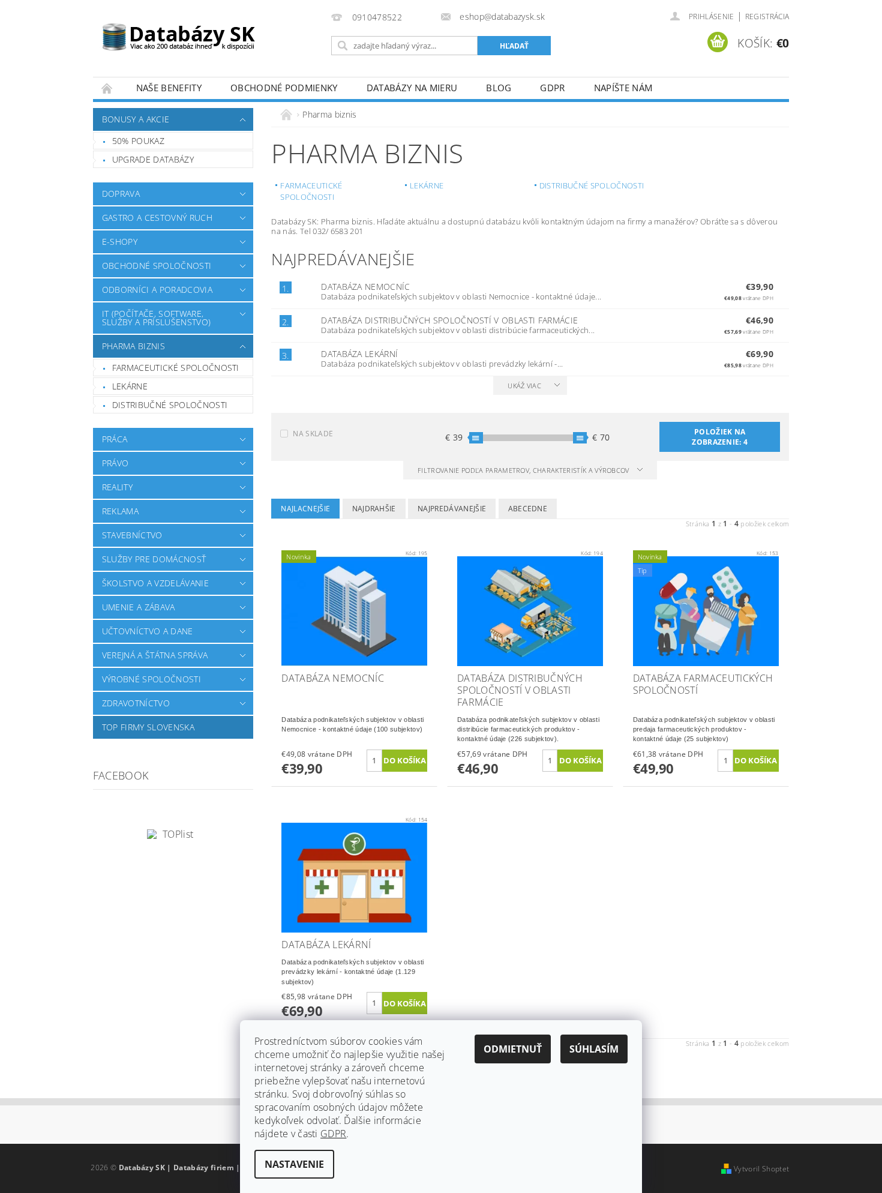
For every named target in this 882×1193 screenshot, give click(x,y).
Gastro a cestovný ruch (157, 217)
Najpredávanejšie (452, 508)
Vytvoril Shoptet (761, 1169)
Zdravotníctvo (136, 703)
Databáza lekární (359, 353)
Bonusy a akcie (135, 119)
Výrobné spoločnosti (151, 679)
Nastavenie (294, 1164)
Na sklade (313, 433)
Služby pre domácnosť (154, 559)
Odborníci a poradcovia (157, 289)
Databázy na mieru (412, 88)
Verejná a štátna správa (155, 655)
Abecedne (528, 508)
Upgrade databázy (153, 159)
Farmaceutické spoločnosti (175, 367)
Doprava (121, 193)
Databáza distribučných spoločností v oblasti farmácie (449, 320)
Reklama (120, 511)
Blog (498, 88)
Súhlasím (594, 1049)
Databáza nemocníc (365, 286)
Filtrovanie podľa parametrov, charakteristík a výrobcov (524, 470)
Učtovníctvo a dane (147, 631)
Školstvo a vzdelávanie (155, 583)
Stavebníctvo (132, 535)
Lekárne (130, 386)
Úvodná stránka (107, 87)
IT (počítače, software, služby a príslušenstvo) (156, 318)
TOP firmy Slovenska (148, 727)
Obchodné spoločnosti (156, 265)
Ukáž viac (524, 385)
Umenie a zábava (138, 607)
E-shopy (119, 241)
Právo (115, 463)
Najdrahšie (374, 508)
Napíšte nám (623, 88)
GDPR (552, 88)
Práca (115, 439)
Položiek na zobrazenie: (720, 437)
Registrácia (767, 16)
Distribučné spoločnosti (169, 404)
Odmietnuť (513, 1049)
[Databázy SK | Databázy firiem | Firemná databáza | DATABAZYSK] (179, 30)
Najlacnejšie (305, 508)
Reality (117, 487)
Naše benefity (169, 88)
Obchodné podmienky (284, 88)
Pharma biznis (133, 346)
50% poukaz (138, 140)
